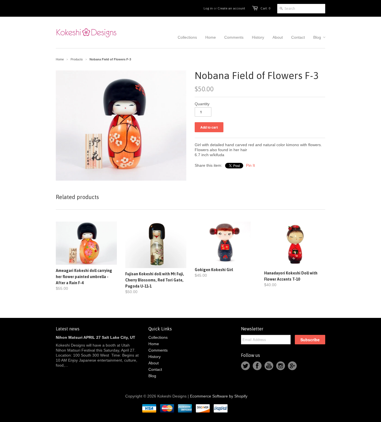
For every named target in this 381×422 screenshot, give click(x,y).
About (153, 363)
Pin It (250, 165)
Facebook (257, 365)
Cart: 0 (265, 8)
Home (153, 344)
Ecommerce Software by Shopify (218, 396)
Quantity (202, 104)
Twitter (245, 365)
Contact (155, 369)
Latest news (67, 328)
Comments (158, 350)
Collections (158, 337)
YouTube (268, 365)
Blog (152, 376)
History (154, 356)
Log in (208, 8)
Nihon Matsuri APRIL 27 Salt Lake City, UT (95, 337)
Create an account (231, 8)
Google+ (292, 365)
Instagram (280, 365)
